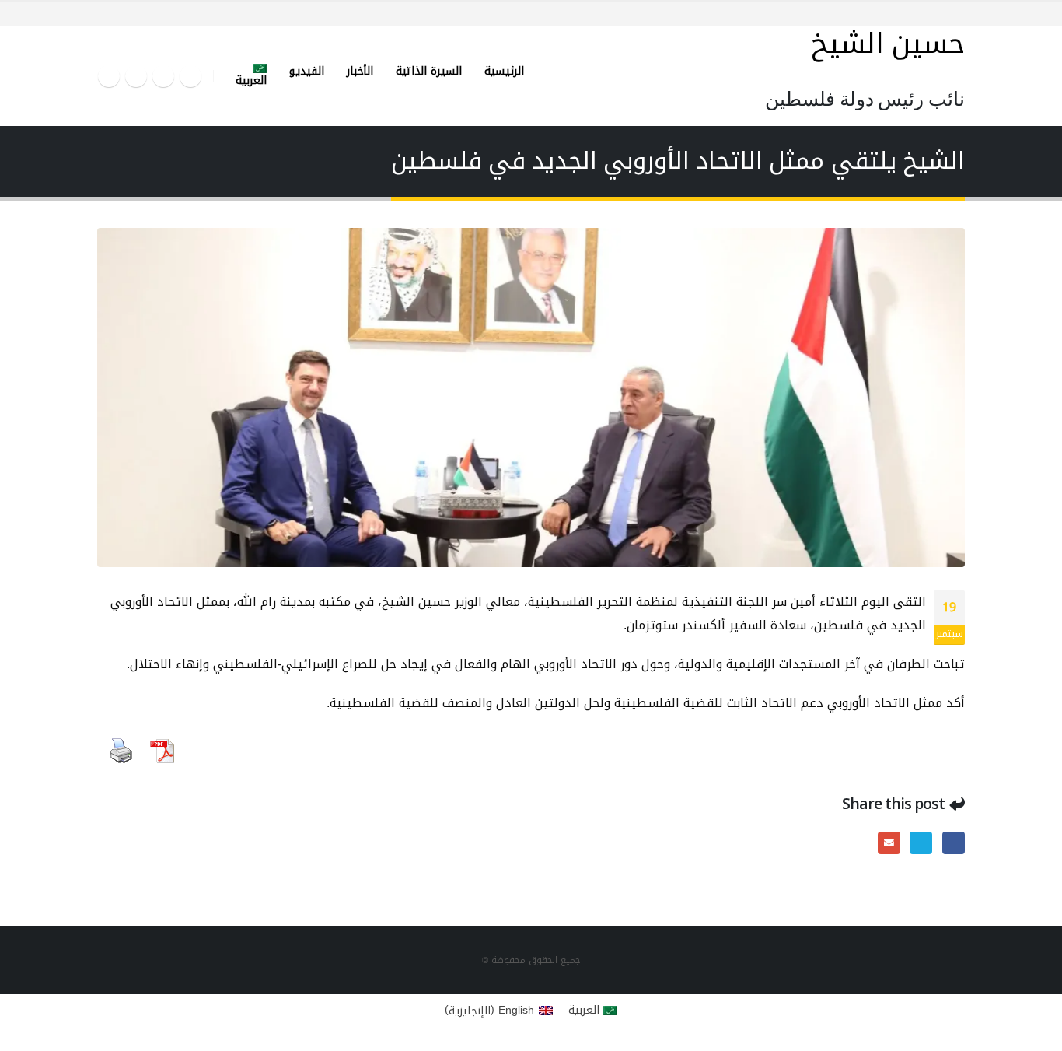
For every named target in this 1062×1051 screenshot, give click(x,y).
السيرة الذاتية (429, 71)
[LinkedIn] (109, 76)
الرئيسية (504, 71)
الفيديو (306, 71)
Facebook (953, 843)
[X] (163, 76)
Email (889, 843)
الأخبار (360, 71)
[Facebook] (190, 76)
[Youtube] (136, 76)
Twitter (921, 843)
